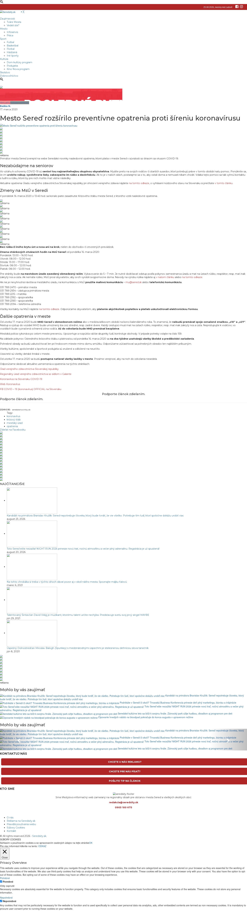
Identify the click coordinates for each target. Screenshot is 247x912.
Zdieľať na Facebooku (13, 429)
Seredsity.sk (39, 836)
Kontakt (11, 830)
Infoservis (16, 102)
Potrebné (8, 881)
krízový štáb (14, 419)
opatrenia (12, 426)
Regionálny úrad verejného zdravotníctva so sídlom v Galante (35, 374)
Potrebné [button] (5, 878)
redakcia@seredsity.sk (123, 802)
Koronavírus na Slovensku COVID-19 (21, 379)
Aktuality (5, 102)
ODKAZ (42, 846)
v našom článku (165, 277)
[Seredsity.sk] (9, 11)
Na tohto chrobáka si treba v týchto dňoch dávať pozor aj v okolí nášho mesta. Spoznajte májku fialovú (67, 581)
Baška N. (5, 106)
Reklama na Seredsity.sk (21, 820)
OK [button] (90, 842)
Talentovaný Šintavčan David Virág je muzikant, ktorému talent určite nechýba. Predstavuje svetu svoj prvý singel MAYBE (78, 614)
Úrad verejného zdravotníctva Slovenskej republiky (29, 369)
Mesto (25, 102)
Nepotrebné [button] (6, 897)
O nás (10, 817)
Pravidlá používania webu (21, 824)
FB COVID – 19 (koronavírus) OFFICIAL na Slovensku (30, 389)
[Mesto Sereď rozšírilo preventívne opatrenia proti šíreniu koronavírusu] (38, 125)
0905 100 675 (123, 807)
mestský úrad (15, 422)
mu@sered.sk (134, 282)
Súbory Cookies (16, 827)
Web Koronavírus (10, 384)
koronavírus (13, 416)
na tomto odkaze (139, 183)
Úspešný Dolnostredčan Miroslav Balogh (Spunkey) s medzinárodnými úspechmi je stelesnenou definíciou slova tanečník (78, 648)
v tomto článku (224, 183)
